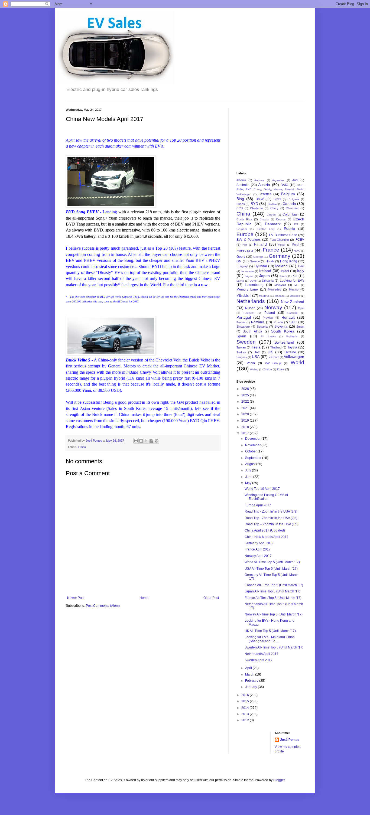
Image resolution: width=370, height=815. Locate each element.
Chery (274, 208)
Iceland (281, 266)
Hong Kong (288, 261)
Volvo (251, 363)
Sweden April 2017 (258, 660)
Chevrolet (292, 208)
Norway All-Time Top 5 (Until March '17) (274, 614)
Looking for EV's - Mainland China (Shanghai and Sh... (270, 639)
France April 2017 (258, 549)
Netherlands (250, 301)
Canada (289, 203)
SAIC (293, 322)
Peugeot (249, 312)
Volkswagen (294, 356)
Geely (240, 257)
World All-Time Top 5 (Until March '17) (272, 562)
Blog (240, 199)
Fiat (244, 244)
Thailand (275, 347)
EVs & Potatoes (248, 240)
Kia (295, 276)
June (249, 477)
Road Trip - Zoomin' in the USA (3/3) (271, 511)
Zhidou (267, 369)
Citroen (271, 214)
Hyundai (260, 266)
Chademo (256, 208)
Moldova (264, 295)
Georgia (258, 256)
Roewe (240, 322)
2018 (245, 427)
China (82, 447)
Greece (255, 261)
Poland (269, 313)
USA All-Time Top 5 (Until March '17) (271, 568)
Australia (242, 185)
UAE (257, 352)
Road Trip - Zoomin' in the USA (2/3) (271, 518)
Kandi (283, 276)
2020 (245, 414)
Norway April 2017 (258, 556)
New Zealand (292, 301)
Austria (264, 184)
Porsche (292, 312)
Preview (268, 317)
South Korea (282, 331)
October (251, 451)
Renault (288, 317)
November (253, 445)
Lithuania (268, 280)
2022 (245, 401)
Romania (258, 322)
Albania (241, 180)
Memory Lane (247, 289)
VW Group (273, 363)
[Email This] (136, 441)
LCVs (253, 280)
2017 (245, 433)
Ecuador (241, 228)
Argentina (278, 180)
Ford (295, 244)
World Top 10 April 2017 (262, 489)
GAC (297, 250)
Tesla (256, 347)
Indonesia (247, 271)
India (301, 266)
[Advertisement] (263, 135)
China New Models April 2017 (266, 537)
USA (255, 356)
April (249, 668)
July (248, 470)
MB (296, 284)
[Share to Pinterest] (156, 441)
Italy (300, 271)
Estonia (289, 229)
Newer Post (75, 598)
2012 (245, 720)
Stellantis (291, 336)
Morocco (295, 295)
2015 (245, 701)
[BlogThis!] (141, 441)
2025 (245, 395)
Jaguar (249, 276)
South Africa (252, 331)
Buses (240, 204)
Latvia (240, 280)
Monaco (280, 295)
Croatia (264, 219)
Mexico (293, 289)
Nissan (250, 308)
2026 (245, 389)
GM (239, 261)
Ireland (265, 271)
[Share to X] (146, 441)
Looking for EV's (292, 280)
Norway (273, 307)
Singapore (243, 326)
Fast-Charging (279, 239)
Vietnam (274, 357)
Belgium (288, 194)
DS (296, 224)
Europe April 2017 (258, 505)
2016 (245, 695)
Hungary (242, 266)
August (250, 464)
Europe (245, 234)
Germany (279, 256)
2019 (245, 420)
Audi (295, 180)
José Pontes (289, 740)
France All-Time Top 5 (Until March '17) (273, 598)
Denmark (273, 224)
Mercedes (274, 289)
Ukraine (290, 352)
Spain (241, 336)
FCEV (300, 240)
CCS (239, 208)
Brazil (277, 199)
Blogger (279, 780)
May (248, 483)
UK (270, 352)
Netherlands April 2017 (261, 654)
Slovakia (262, 326)
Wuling (254, 369)
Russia (278, 322)
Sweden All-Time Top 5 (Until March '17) (274, 647)
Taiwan (241, 347)
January (251, 687)
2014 (245, 708)
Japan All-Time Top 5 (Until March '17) (272, 591)
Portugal (243, 317)
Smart (300, 326)
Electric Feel (265, 228)
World (297, 362)
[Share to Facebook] (151, 441)
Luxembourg (254, 285)
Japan (264, 275)
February (252, 681)
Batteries (264, 194)
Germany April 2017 (259, 543)
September (253, 458)
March (250, 674)
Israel (285, 271)
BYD (254, 203)
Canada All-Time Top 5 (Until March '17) (274, 585)
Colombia (290, 214)
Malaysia (280, 284)
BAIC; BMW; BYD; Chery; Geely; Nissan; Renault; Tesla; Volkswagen (270, 190)
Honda (270, 261)
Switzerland (284, 342)
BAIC (284, 185)
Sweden (246, 342)
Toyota (292, 347)
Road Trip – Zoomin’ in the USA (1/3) (271, 524)
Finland (260, 244)
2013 (245, 714)
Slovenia (280, 326)
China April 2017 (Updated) (265, 530)
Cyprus (281, 219)
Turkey (241, 352)
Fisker (281, 244)
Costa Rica (244, 219)
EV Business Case (283, 235)
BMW (260, 199)
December (253, 439)
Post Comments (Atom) (103, 606)
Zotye (280, 369)
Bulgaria (294, 199)
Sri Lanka (268, 336)
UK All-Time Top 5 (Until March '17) (270, 631)
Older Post (211, 598)
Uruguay (241, 357)
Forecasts (245, 250)
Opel (301, 308)
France (271, 250)
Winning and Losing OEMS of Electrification (266, 497)
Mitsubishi (243, 296)
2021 (245, 408)
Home (143, 598)
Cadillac (272, 204)
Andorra (259, 180)
